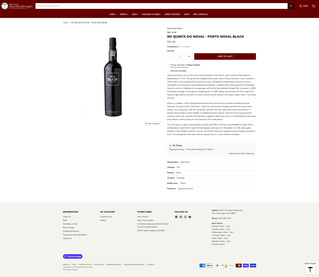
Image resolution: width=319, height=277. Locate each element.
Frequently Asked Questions (75, 234)
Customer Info (106, 216)
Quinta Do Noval (174, 28)
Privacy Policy (69, 227)
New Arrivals (200, 14)
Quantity (170, 51)
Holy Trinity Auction (145, 220)
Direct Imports (172, 14)
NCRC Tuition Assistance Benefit (150, 230)
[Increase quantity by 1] (189, 56)
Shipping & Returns (71, 231)
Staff (187, 14)
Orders (103, 220)
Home (65, 22)
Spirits (123, 14)
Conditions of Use (70, 224)
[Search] (291, 6)
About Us (67, 216)
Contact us (67, 238)
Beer (134, 14)
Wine (112, 14)
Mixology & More (151, 14)
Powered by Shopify (70, 270)
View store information (178, 71)
